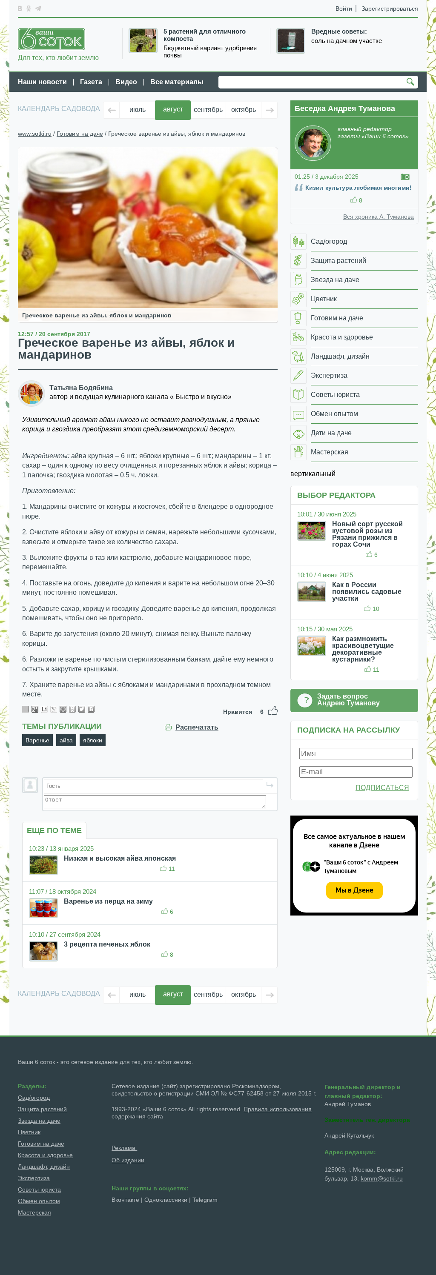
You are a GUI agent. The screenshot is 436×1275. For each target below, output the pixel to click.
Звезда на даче (39, 1120)
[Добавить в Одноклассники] (72, 709)
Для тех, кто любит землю (58, 57)
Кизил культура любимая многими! (358, 187)
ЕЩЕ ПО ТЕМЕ (54, 830)
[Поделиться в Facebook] (25, 709)
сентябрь (208, 109)
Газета (91, 82)
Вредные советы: (339, 31)
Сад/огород (34, 1097)
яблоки (92, 740)
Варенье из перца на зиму (108, 901)
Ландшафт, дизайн (44, 1166)
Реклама (124, 1147)
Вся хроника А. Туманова (378, 217)
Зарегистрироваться (389, 8)
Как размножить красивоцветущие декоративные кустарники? (363, 649)
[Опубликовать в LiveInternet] (44, 709)
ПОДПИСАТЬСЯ (382, 787)
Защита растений (42, 1109)
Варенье (37, 740)
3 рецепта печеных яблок (107, 944)
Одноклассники (165, 1199)
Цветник (29, 1132)
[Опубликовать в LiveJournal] (53, 709)
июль (137, 109)
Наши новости (42, 82)
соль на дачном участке (346, 40)
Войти (344, 8)
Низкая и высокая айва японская (120, 858)
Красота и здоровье (45, 1155)
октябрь (243, 109)
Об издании (128, 1160)
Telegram (205, 1199)
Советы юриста (39, 1189)
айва (66, 740)
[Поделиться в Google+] (35, 709)
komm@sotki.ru (382, 1178)
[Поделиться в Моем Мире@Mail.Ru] (63, 709)
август (173, 109)
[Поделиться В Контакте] (91, 709)
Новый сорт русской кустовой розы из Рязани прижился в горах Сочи (367, 534)
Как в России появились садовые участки (367, 591)
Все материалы (177, 82)
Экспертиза (34, 1178)
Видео (126, 82)
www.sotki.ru (35, 133)
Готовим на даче (80, 133)
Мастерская (34, 1212)
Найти (411, 82)
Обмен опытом (39, 1201)
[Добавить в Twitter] (81, 709)
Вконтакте (125, 1199)
